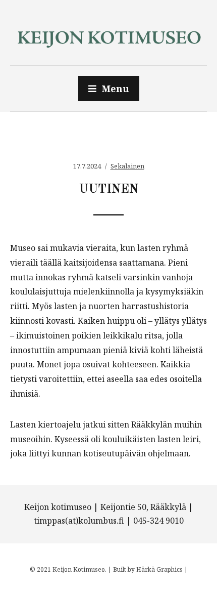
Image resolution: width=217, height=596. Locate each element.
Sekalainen (127, 166)
